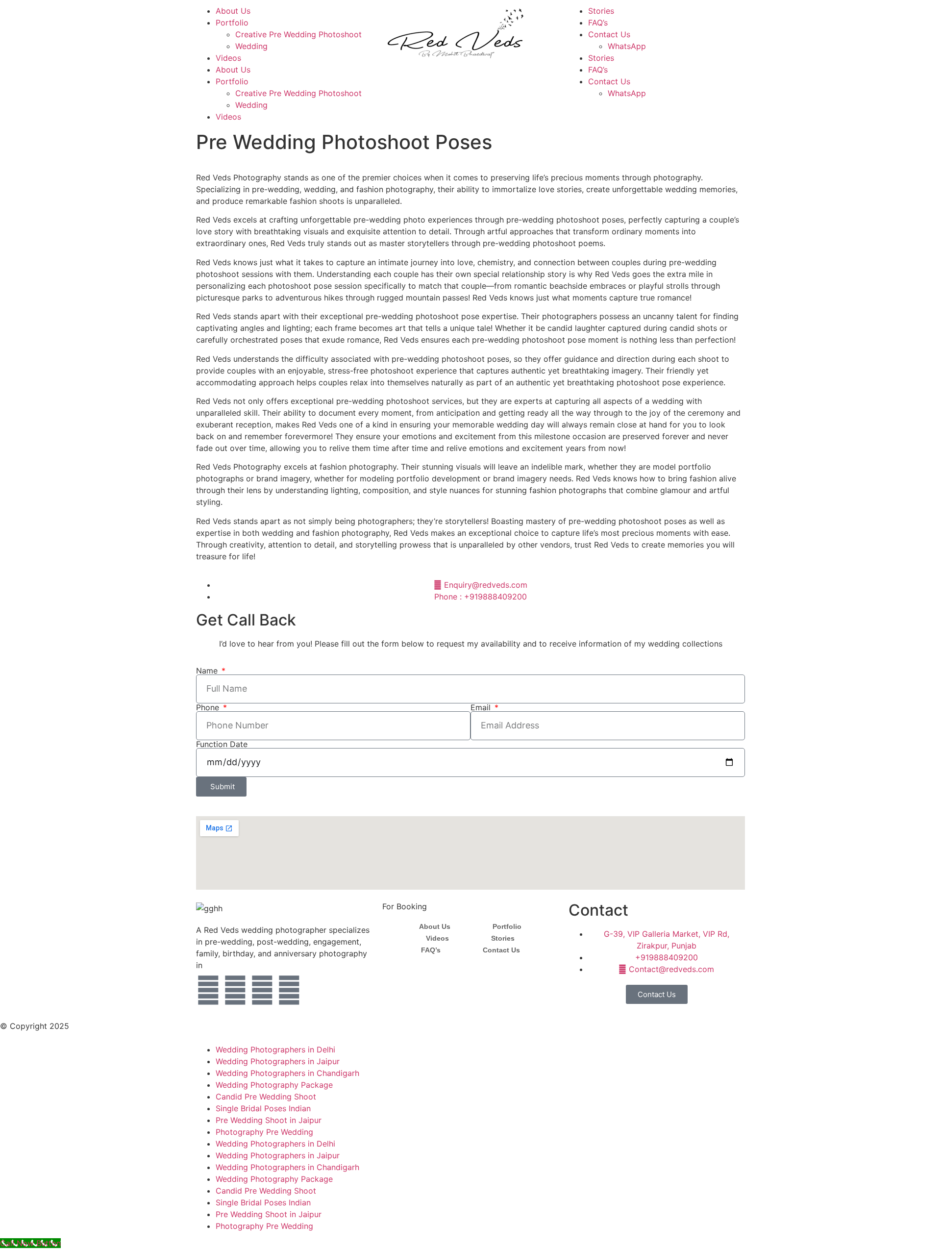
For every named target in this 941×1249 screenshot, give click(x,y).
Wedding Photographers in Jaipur (278, 1061)
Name (208, 670)
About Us (233, 11)
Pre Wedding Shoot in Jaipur (269, 1120)
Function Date (222, 744)
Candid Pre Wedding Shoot (266, 1096)
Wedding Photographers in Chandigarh (287, 1073)
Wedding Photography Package (274, 1085)
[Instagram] (235, 990)
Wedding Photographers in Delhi (275, 1049)
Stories (601, 11)
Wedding (251, 46)
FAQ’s (598, 22)
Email (481, 707)
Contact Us (609, 34)
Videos (228, 58)
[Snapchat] (289, 990)
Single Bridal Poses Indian (263, 1108)
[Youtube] (262, 990)
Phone (209, 707)
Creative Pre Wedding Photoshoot (298, 34)
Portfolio (232, 22)
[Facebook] (208, 990)
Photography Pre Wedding (264, 1132)
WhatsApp (627, 46)
